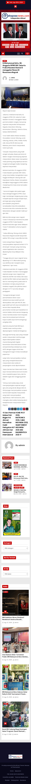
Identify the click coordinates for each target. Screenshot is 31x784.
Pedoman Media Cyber (21, 777)
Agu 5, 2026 (8, 734)
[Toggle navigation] (18, 53)
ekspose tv (18, 771)
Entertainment (18, 485)
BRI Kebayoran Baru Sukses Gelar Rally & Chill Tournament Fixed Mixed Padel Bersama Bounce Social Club (14, 695)
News (4, 61)
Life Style (17, 487)
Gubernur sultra (24, 45)
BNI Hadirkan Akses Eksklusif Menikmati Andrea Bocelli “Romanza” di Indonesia (13, 620)
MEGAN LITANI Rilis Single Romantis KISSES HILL (20, 492)
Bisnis (5, 592)
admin (13, 77)
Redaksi (7, 780)
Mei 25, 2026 (18, 494)
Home (12, 771)
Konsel (12, 47)
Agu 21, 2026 (8, 622)
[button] (23, 53)
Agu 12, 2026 (8, 660)
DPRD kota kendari (20, 47)
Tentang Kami (15, 780)
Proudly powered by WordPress (11, 765)
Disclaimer (23, 780)
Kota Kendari (5, 45)
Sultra (12, 45)
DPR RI (7, 47)
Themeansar (16, 767)
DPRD (16, 45)
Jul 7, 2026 (17, 480)
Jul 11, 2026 (17, 469)
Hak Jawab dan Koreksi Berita (15, 774)
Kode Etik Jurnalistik (8, 777)
